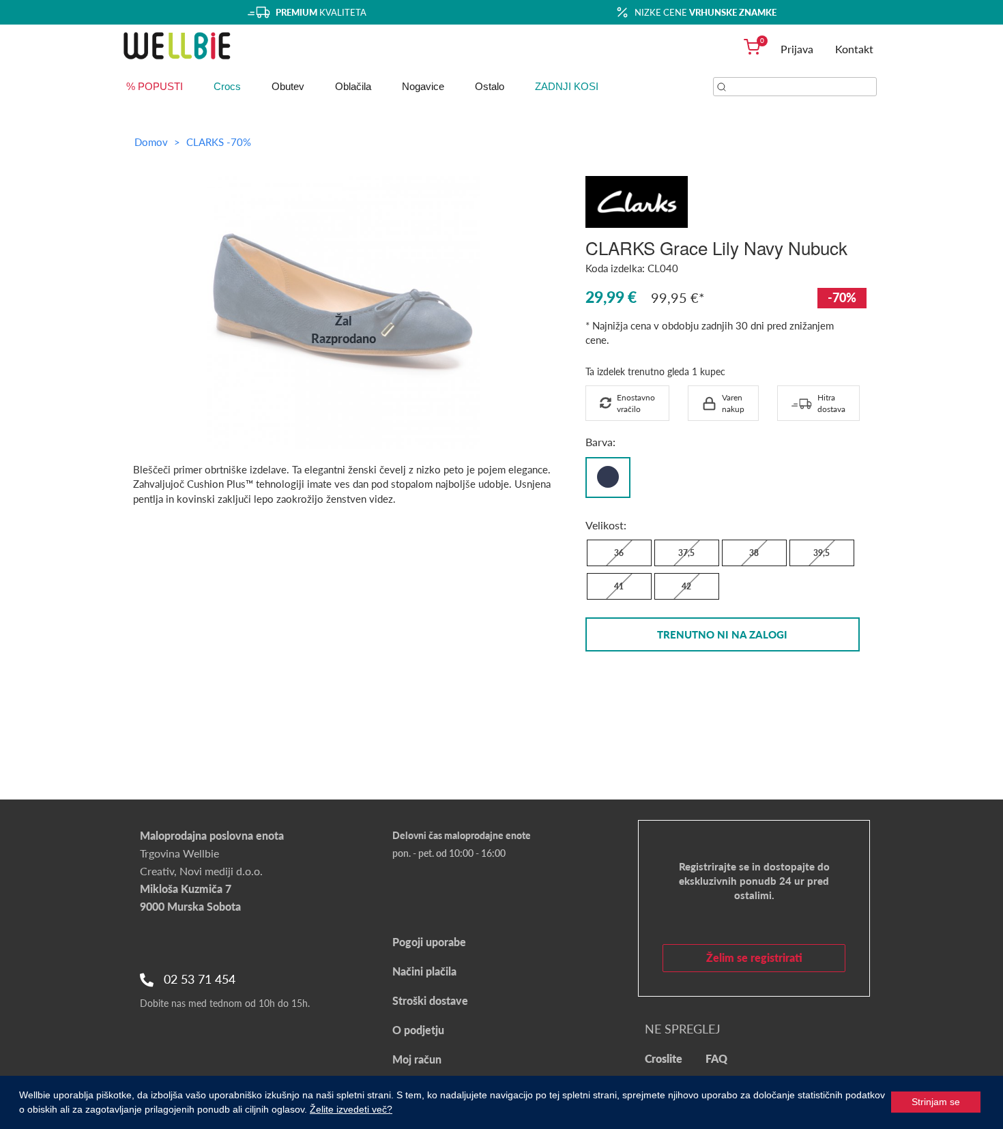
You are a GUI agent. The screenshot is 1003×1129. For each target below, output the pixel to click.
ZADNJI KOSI (566, 86)
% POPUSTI (154, 86)
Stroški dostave (430, 1000)
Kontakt (854, 48)
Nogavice (423, 86)
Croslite (663, 1058)
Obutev (288, 86)
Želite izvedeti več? (351, 1109)
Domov (151, 142)
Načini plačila (424, 971)
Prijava (797, 48)
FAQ (716, 1058)
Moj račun (416, 1059)
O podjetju (418, 1029)
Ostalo (489, 86)
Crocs (227, 86)
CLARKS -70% (218, 142)
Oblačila (353, 86)
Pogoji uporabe (429, 941)
